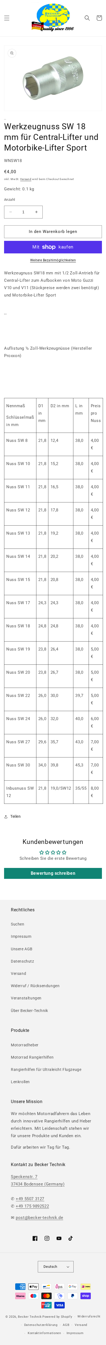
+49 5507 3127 (30, 1198)
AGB (66, 1325)
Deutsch (50, 1267)
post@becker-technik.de (39, 1217)
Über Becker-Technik (29, 1010)
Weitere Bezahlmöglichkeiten (53, 260)
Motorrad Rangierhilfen (32, 1057)
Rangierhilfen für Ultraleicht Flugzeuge (46, 1069)
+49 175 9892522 (32, 1206)
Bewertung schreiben (53, 873)
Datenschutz (22, 961)
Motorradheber (25, 1045)
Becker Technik (30, 1317)
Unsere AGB (22, 949)
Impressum (21, 936)
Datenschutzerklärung (41, 1325)
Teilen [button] (15, 816)
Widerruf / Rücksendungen (35, 986)
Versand (25, 179)
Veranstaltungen (26, 998)
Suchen (17, 924)
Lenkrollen (20, 1082)
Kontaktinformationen (44, 1333)
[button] (7, 18)
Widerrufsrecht (89, 1316)
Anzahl (9, 199)
